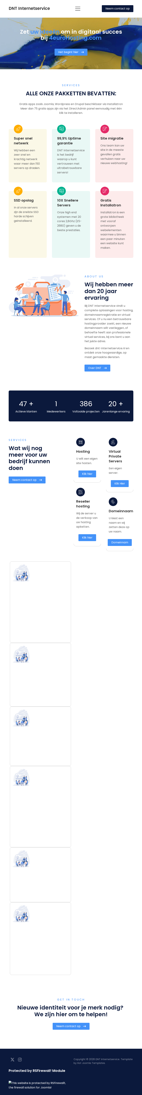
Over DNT (94, 368)
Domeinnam (119, 542)
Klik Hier (119, 483)
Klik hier (87, 474)
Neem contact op (117, 9)
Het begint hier (68, 52)
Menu (77, 8)
